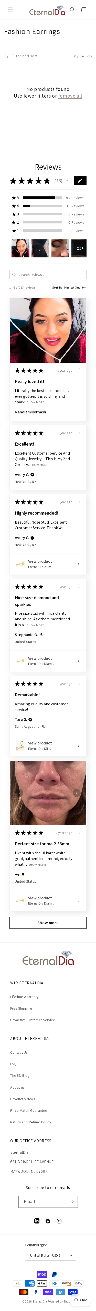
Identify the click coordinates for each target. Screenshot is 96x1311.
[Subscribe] (72, 1202)
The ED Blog (20, 1075)
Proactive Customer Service (32, 1020)
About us (17, 1087)
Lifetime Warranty (24, 996)
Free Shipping (21, 1008)
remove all (70, 95)
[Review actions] (79, 370)
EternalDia (40, 1301)
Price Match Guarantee (28, 1110)
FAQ (13, 1064)
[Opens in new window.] (40, 635)
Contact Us (19, 1052)
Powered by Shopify (60, 1301)
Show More (36, 402)
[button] (10, 9)
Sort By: (58, 287)
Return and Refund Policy (30, 1122)
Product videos (22, 1099)
